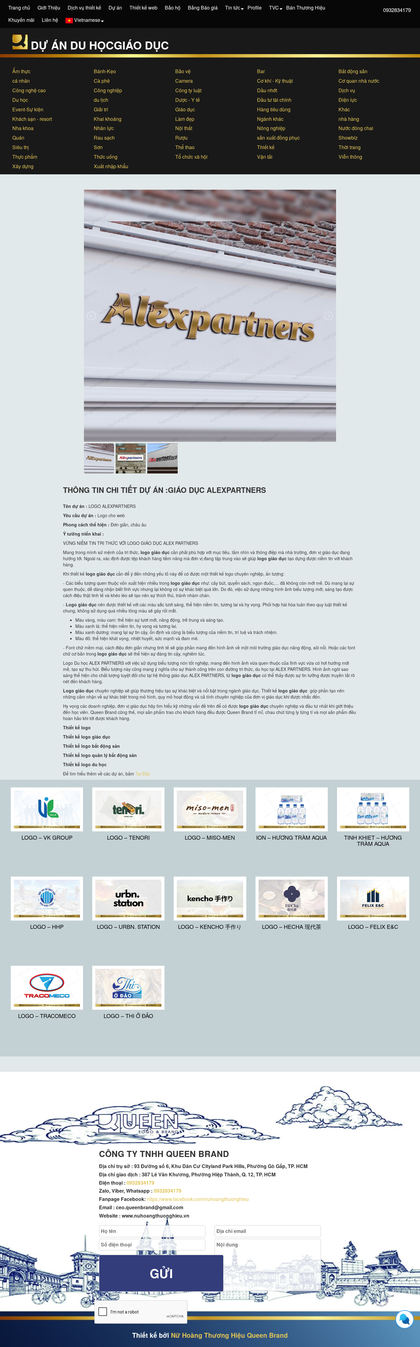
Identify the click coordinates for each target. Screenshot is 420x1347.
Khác (344, 109)
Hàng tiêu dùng (274, 109)
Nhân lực (104, 128)
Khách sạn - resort (32, 118)
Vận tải (264, 156)
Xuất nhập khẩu (111, 166)
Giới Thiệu (49, 7)
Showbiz (348, 137)
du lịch (101, 99)
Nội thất (183, 128)
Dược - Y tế (187, 99)
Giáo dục (185, 109)
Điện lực (348, 99)
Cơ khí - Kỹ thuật (275, 80)
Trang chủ (19, 7)
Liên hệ (50, 19)
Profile (255, 7)
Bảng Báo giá (203, 7)
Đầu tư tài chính (274, 99)
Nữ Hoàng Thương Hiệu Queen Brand (229, 1335)
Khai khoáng (107, 118)
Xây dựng (23, 166)
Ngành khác (270, 118)
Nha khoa (23, 128)
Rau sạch (104, 137)
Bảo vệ (183, 71)
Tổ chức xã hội (191, 156)
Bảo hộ (172, 7)
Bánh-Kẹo (105, 71)
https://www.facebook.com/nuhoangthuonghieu (198, 1198)
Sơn (98, 147)
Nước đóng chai (356, 128)
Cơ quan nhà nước (359, 80)
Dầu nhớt (267, 90)
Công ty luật (188, 90)
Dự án (115, 7)
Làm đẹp (184, 118)
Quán (18, 137)
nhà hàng (349, 118)
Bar (261, 71)
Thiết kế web (143, 7)
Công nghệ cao (29, 90)
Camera (184, 80)
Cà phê (102, 80)
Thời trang (350, 147)
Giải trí (101, 109)
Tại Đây (142, 774)
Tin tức (232, 7)
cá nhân (21, 80)
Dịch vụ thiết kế (84, 7)
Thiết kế (266, 147)
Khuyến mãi (21, 19)
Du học (20, 99)
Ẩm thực (21, 71)
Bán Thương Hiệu (305, 7)
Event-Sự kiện (27, 109)
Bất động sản (353, 71)
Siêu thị (20, 147)
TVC (274, 7)
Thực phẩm (24, 156)
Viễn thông (350, 156)
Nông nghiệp (271, 128)
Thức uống (105, 156)
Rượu (181, 137)
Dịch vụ (347, 90)
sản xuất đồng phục (278, 137)
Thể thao (185, 147)
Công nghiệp (108, 90)
